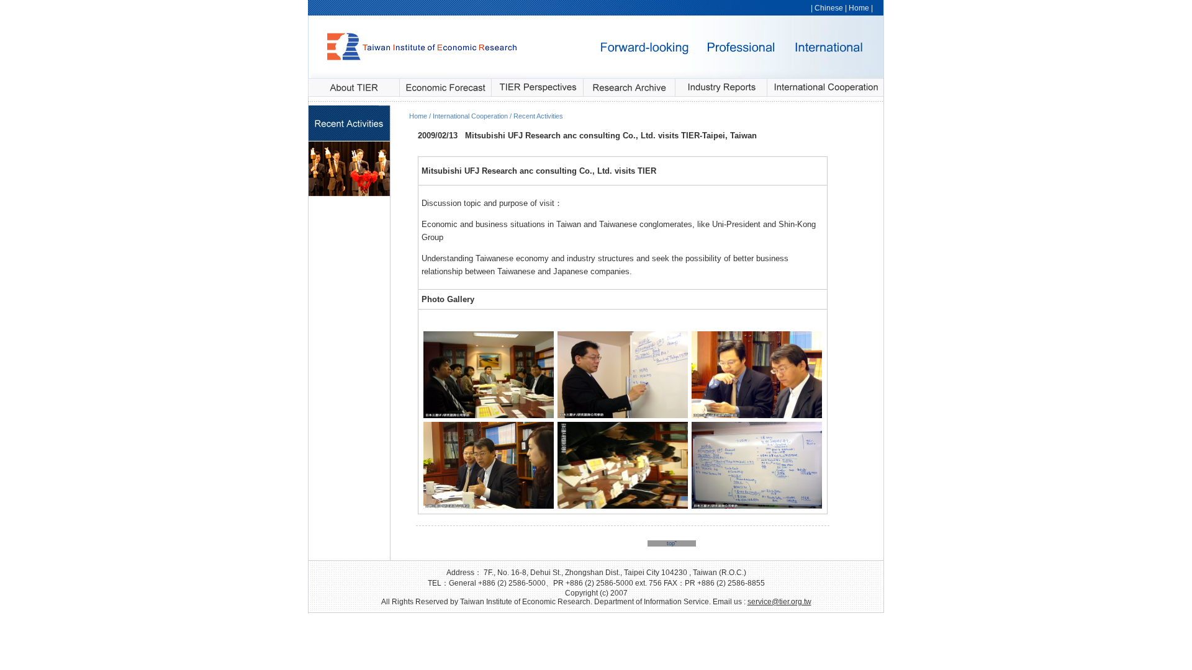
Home (859, 8)
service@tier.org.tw (779, 601)
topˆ (672, 543)
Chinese (829, 8)
